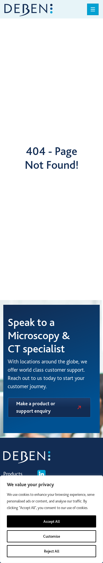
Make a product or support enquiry (35, 407)
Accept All (51, 521)
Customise (51, 536)
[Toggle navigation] (93, 9)
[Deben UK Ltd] (28, 9)
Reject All (51, 551)
